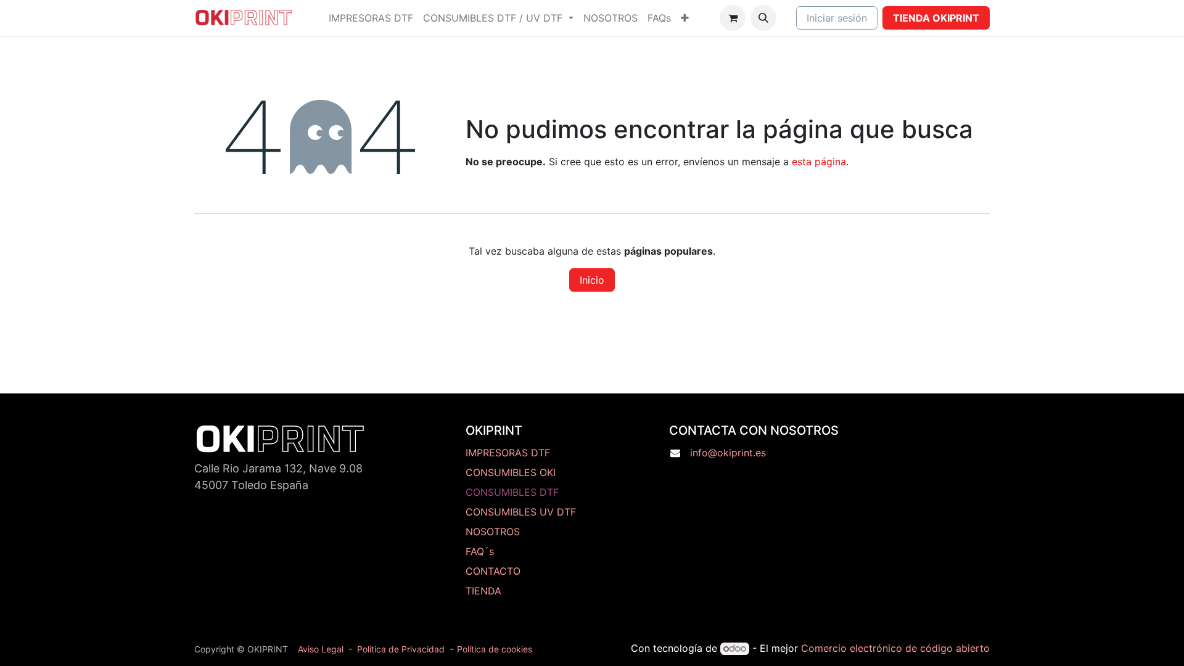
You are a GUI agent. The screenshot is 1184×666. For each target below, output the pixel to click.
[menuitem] (371, 18)
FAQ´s (480, 551)
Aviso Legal (320, 649)
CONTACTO (493, 571)
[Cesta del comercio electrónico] (733, 18)
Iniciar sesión (837, 18)
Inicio (592, 280)
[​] (521, 531)
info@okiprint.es (728, 452)
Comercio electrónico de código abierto (895, 648)
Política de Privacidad (401, 649)
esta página (819, 161)
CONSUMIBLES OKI (511, 472)
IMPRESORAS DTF (508, 452)
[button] (763, 18)
